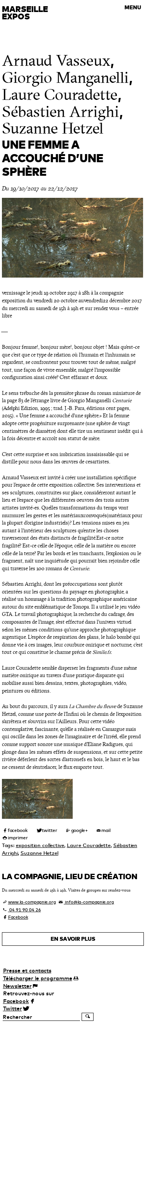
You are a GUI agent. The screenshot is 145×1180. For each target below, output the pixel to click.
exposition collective (40, 845)
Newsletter (17, 986)
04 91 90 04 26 (24, 909)
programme (37, 978)
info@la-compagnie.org (89, 902)
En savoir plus (73, 938)
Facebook (18, 917)
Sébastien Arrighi (60, 112)
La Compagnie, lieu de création (69, 876)
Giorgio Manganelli (65, 77)
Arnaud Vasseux (56, 60)
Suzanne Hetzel (52, 128)
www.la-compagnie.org (32, 902)
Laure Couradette (60, 95)
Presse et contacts (27, 970)
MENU (133, 7)
